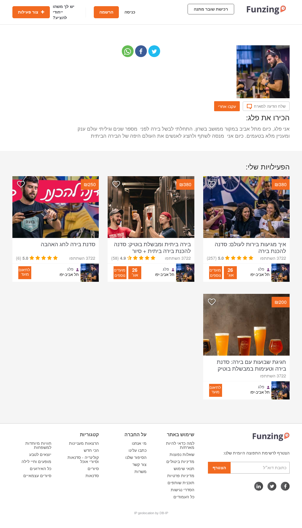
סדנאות (92, 475)
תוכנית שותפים (181, 482)
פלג (261, 269)
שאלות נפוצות (182, 454)
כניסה (129, 12)
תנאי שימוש (184, 468)
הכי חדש (91, 450)
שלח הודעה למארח (269, 106)
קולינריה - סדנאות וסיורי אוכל (83, 459)
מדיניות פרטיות (180, 475)
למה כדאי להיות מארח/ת (180, 445)
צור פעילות (29, 12)
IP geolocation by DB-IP (151, 513)
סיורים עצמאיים (37, 475)
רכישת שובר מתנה (211, 9)
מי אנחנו (139, 443)
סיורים (93, 468)
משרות (140, 471)
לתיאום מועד (24, 272)
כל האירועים (40, 468)
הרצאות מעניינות (84, 443)
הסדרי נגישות (182, 489)
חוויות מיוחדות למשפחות (38, 445)
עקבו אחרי (227, 106)
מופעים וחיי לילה (36, 461)
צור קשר (139, 464)
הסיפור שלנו (136, 457)
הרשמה (106, 12)
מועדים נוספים (215, 272)
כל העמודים (183, 496)
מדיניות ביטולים (180, 461)
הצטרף (219, 467)
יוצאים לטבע (40, 454)
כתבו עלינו (138, 450)
